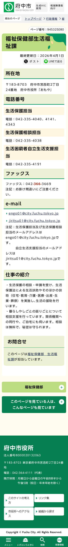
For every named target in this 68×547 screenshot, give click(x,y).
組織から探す (46, 511)
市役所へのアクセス (18, 513)
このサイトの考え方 (18, 500)
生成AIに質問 (41, 7)
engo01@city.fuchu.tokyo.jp (34, 213)
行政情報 (51, 19)
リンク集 (44, 498)
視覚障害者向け (56, 7)
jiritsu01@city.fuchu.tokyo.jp (34, 220)
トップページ (33, 19)
